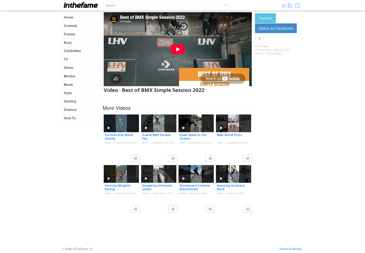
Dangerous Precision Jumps (157, 187)
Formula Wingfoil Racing (117, 187)
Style (68, 92)
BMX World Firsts (229, 135)
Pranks (69, 34)
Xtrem (68, 67)
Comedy (70, 25)
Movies (69, 76)
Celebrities (72, 50)
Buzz (68, 42)
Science (70, 109)
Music (68, 84)
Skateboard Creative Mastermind (195, 187)
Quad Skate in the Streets (193, 136)
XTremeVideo (273, 53)
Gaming (70, 101)
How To (70, 118)
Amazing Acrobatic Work (231, 187)
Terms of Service (290, 249)
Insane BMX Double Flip (156, 136)
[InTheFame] (82, 4)
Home (68, 17)
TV (66, 59)
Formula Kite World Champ (119, 136)
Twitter (265, 18)
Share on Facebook (276, 28)
